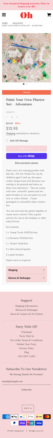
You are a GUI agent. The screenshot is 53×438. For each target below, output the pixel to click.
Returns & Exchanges (19, 278)
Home (5, 23)
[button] (23, 84)
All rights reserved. (36, 431)
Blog (26, 352)
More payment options (26, 162)
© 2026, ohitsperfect (15, 431)
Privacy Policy (26, 348)
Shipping (10, 133)
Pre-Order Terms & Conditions (26, 340)
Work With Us (26, 336)
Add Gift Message (18, 140)
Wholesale (26, 332)
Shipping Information (26, 306)
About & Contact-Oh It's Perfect (26, 314)
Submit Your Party (26, 344)
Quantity (10, 112)
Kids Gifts (18, 23)
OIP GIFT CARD (26, 356)
